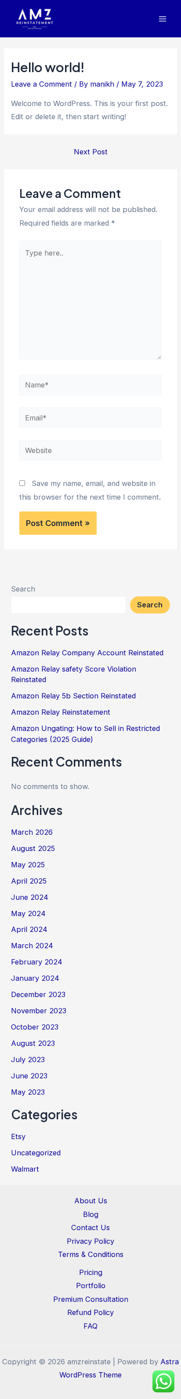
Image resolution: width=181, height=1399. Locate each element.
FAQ (90, 1326)
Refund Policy (90, 1312)
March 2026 (32, 832)
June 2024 (29, 897)
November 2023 (38, 1010)
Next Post (91, 151)
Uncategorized (36, 1152)
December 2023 (38, 994)
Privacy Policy (90, 1241)
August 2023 (33, 1043)
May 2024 (28, 913)
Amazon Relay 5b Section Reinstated (73, 695)
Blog (90, 1214)
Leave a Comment (41, 84)
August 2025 (33, 848)
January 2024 (35, 978)
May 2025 (28, 864)
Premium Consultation (90, 1299)
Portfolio (90, 1285)
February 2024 (36, 961)
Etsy (18, 1136)
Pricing (90, 1272)
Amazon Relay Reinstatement (60, 712)
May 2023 (28, 1092)
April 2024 (29, 929)
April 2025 (29, 881)
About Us (90, 1200)
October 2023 (34, 1027)
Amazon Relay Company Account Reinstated (87, 652)
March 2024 (32, 945)
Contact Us (90, 1227)
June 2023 (29, 1075)
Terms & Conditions (90, 1254)
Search (23, 588)
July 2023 (28, 1059)
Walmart (25, 1169)
